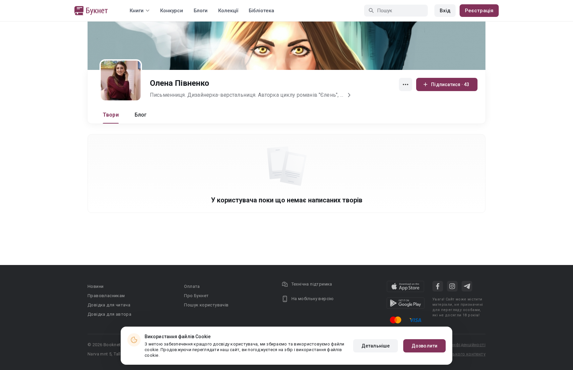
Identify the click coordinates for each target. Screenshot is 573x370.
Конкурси (171, 11)
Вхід (445, 11)
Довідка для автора (109, 314)
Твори (111, 115)
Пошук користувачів (206, 304)
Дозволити (424, 345)
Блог (141, 115)
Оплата (192, 286)
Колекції (228, 11)
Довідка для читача (109, 304)
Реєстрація (479, 11)
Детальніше (375, 345)
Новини (95, 286)
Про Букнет (196, 295)
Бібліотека (261, 11)
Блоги (201, 11)
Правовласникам (106, 295)
